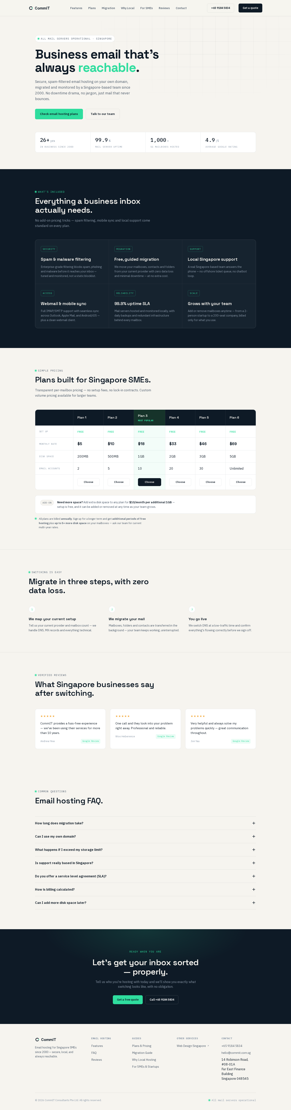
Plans (92, 8)
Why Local (127, 8)
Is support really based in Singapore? (64, 863)
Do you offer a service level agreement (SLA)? (71, 876)
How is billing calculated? (55, 889)
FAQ (94, 1053)
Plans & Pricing (141, 1046)
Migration (108, 8)
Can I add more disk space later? (60, 903)
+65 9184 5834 (220, 8)
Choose (88, 482)
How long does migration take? (59, 823)
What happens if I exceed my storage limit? (69, 849)
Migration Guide (142, 1053)
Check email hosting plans (59, 114)
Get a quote (250, 8)
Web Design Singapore (191, 1046)
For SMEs (146, 8)
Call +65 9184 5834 (162, 999)
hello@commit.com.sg (236, 1053)
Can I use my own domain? (55, 836)
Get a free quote (128, 999)
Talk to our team (103, 114)
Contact (181, 8)
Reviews (164, 8)
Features (76, 8)
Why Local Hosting (144, 1060)
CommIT (42, 8)
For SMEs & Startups (145, 1066)
